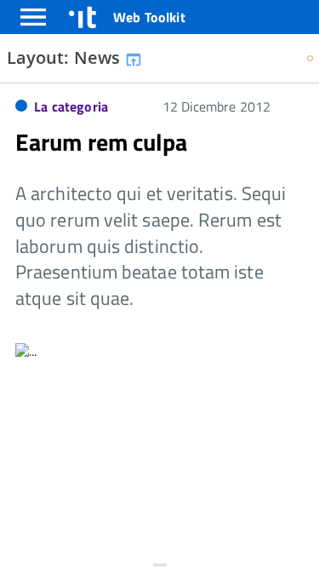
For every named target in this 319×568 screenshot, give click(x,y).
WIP (311, 60)
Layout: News (66, 57)
